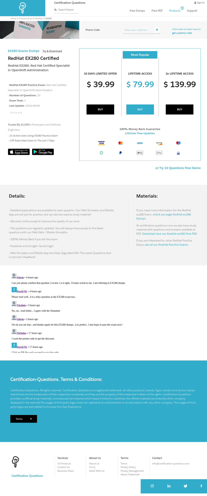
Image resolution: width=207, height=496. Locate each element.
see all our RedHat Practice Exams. (167, 244)
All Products (64, 463)
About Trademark (130, 474)
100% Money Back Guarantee (140, 129)
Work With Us (96, 470)
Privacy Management (132, 470)
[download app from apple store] (19, 154)
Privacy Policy (128, 467)
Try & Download (52, 51)
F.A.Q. (92, 467)
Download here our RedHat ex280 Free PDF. (169, 233)
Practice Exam (26, 18)
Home (13, 18)
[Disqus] (103, 312)
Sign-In (201, 2)
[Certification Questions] (23, 15)
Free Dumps (137, 10)
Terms (19, 418)
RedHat (39, 18)
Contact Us (64, 467)
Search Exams (66, 9)
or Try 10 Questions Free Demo (178, 168)
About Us (94, 463)
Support (192, 10)
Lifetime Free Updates (140, 133)
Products (174, 10)
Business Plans (66, 470)
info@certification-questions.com (170, 463)
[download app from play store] (43, 154)
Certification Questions (69, 3)
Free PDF (157, 10)
